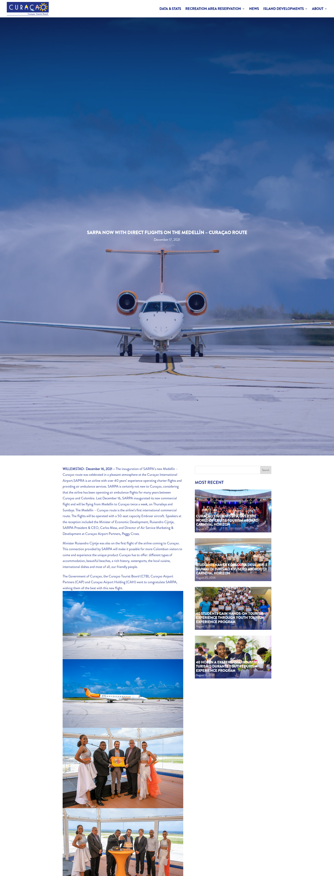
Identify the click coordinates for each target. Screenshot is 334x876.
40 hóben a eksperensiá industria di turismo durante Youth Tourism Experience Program (230, 666)
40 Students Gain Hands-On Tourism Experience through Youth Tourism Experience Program (230, 617)
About (317, 8)
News (254, 8)
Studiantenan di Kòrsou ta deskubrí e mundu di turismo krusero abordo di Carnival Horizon (232, 569)
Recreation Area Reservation (213, 8)
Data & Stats (170, 8)
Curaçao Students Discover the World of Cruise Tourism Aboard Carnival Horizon (227, 520)
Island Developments (283, 8)
